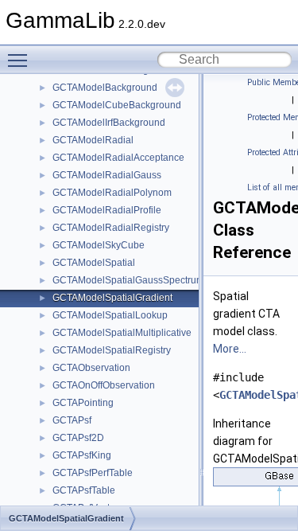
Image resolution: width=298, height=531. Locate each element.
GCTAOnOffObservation (103, 385)
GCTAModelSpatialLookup (110, 315)
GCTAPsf (71, 420)
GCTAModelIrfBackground (108, 122)
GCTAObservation (91, 367)
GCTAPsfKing (81, 455)
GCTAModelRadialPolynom (112, 192)
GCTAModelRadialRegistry (110, 227)
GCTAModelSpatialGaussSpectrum (128, 280)
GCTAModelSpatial (93, 262)
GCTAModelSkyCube (98, 245)
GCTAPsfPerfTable (92, 472)
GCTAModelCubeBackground (116, 105)
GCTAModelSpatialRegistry (111, 350)
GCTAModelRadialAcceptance (118, 157)
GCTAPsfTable (83, 490)
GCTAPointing (83, 402)
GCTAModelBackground (104, 87)
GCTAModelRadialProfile (106, 210)
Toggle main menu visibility (20, 59)
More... (229, 348)
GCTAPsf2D (78, 437)
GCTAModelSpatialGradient (112, 297)
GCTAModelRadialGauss (106, 175)
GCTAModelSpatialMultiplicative (122, 332)
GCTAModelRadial (93, 140)
